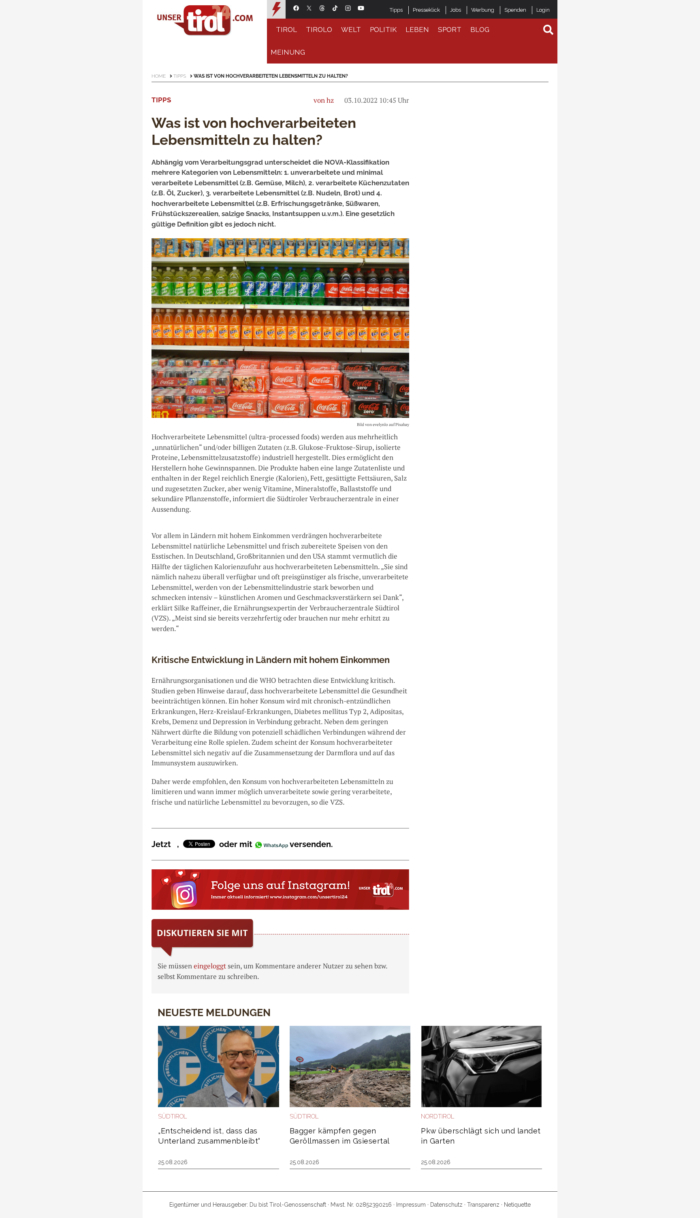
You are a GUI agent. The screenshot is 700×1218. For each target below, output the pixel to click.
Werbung (482, 10)
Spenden (515, 10)
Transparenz (483, 1204)
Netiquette (517, 1204)
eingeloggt (210, 965)
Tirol (286, 29)
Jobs (455, 10)
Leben (417, 29)
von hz (324, 100)
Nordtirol (438, 1116)
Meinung (288, 52)
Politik (383, 29)
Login (543, 10)
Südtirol (172, 1116)
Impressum (411, 1204)
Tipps (396, 10)
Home (159, 76)
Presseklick (426, 10)
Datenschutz (446, 1204)
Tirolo (319, 29)
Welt (351, 29)
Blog (479, 29)
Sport (449, 29)
